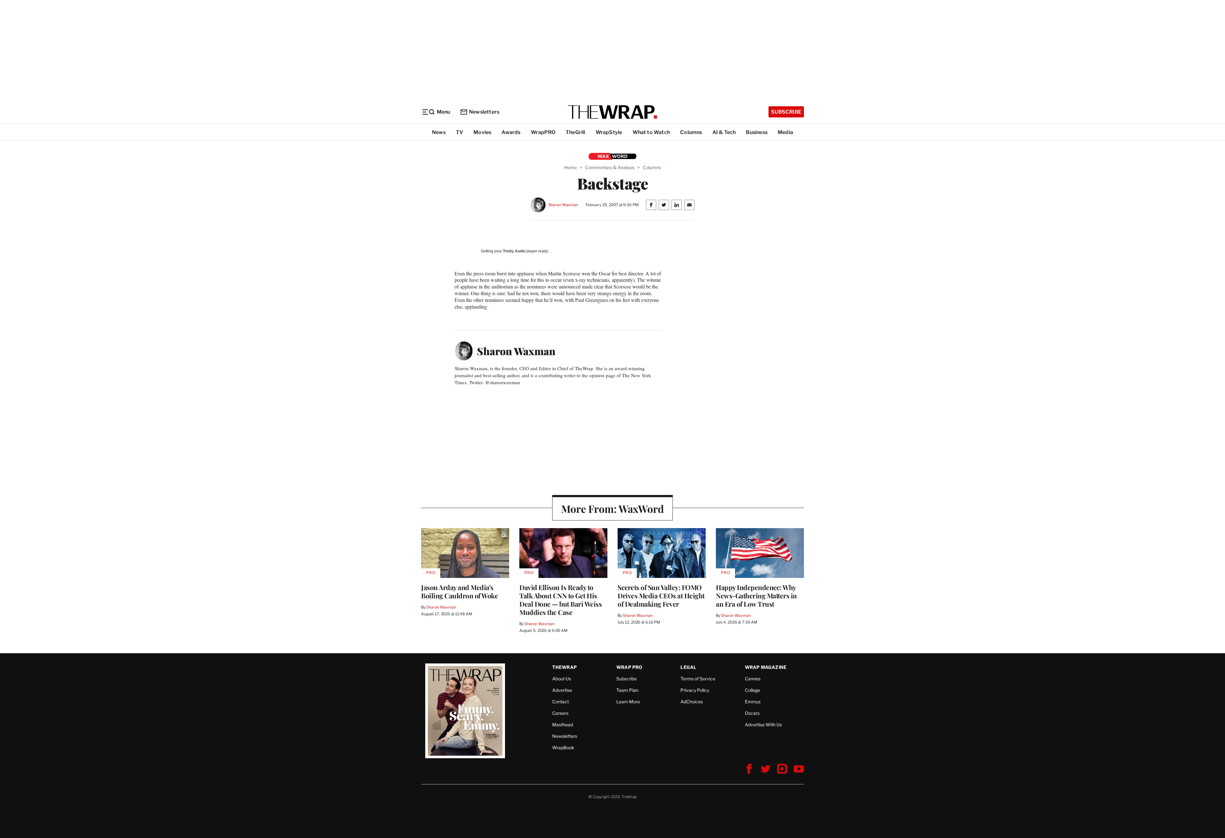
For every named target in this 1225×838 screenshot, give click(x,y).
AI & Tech (724, 132)
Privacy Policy (694, 690)
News (439, 132)
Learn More (628, 701)
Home (570, 167)
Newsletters (484, 112)
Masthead (562, 724)
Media (785, 132)
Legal (688, 667)
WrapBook (563, 747)
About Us (561, 678)
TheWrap (564, 667)
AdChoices (691, 701)
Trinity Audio (514, 251)
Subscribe (786, 112)
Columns (691, 132)
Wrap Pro (629, 667)
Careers (560, 713)
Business (757, 132)
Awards (510, 132)
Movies (482, 132)
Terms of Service (697, 678)
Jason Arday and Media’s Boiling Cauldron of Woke (460, 591)
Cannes (753, 678)
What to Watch (651, 132)
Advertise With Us (763, 724)
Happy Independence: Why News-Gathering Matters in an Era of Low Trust (756, 595)
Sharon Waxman (563, 204)
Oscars (752, 713)
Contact (560, 701)
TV (459, 132)
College (752, 690)
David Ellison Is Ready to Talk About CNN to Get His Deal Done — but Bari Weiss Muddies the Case (560, 599)
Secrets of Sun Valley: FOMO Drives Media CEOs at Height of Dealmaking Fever (661, 595)
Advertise (562, 690)
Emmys (753, 701)
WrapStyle (609, 132)
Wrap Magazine (766, 667)
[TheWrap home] (612, 112)
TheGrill (575, 132)
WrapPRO (543, 132)
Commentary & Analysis (610, 167)
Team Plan (627, 690)
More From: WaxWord (612, 508)
